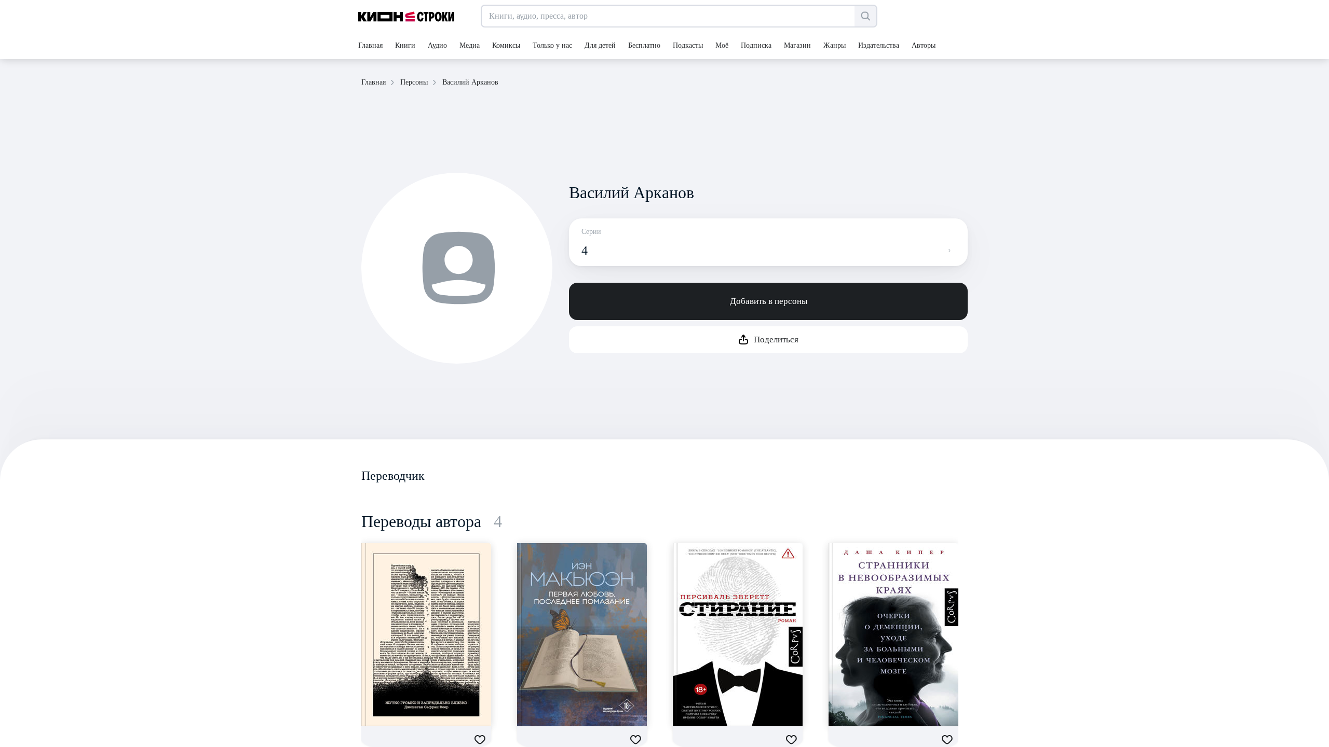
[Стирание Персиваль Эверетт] (738, 634)
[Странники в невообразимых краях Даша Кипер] (893, 634)
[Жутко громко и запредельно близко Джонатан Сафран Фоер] (426, 634)
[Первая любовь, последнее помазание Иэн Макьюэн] (582, 634)
